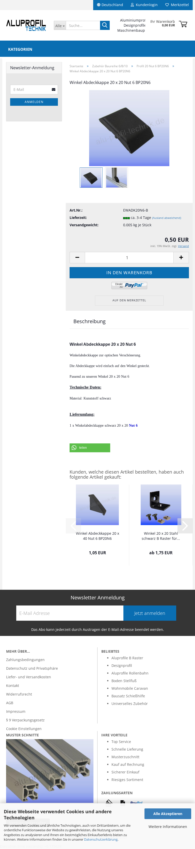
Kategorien (20, 49)
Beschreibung (89, 321)
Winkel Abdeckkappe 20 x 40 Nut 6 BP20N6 (97, 536)
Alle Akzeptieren (167, 813)
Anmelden (34, 102)
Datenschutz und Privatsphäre (32, 668)
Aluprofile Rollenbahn (130, 673)
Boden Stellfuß (124, 680)
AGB (9, 702)
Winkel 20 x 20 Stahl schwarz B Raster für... (161, 536)
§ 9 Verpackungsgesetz (25, 720)
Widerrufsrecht (19, 694)
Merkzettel (179, 4)
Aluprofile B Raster (127, 657)
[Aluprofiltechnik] (26, 25)
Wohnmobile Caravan (129, 688)
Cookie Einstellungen (24, 728)
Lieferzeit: (78, 217)
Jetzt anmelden (149, 613)
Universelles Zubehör (129, 703)
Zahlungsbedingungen (25, 659)
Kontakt (12, 685)
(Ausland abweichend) (166, 218)
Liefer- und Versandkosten (28, 676)
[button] (90, 447)
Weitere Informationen (168, 826)
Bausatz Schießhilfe (128, 696)
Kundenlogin (146, 4)
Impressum (15, 711)
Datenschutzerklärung (101, 839)
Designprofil (121, 665)
